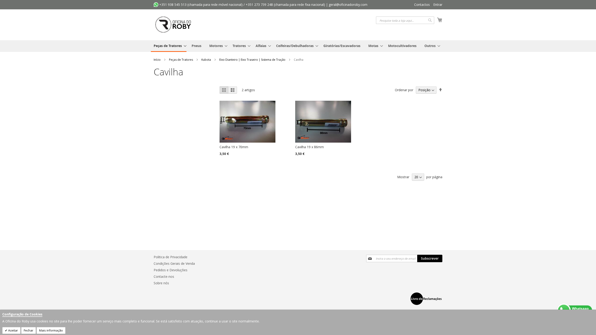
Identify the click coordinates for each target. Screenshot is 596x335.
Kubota (206, 60)
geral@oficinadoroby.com (348, 4)
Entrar (437, 4)
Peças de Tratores (181, 60)
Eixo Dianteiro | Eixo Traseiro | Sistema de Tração (252, 60)
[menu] (298, 46)
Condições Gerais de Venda (174, 263)
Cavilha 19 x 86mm (309, 147)
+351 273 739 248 (259, 4)
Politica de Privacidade (170, 257)
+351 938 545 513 (172, 4)
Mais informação (51, 330)
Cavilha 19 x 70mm (234, 147)
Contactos (422, 4)
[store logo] (173, 24)
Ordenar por (404, 90)
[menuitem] (168, 46)
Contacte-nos (164, 276)
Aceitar (12, 330)
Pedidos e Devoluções (170, 270)
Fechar (28, 330)
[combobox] (405, 20)
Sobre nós (161, 283)
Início (157, 60)
